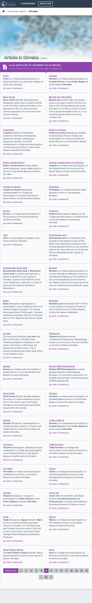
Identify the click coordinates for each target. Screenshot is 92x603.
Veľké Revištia (56, 444)
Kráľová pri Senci (57, 130)
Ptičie (6, 76)
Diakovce (53, 211)
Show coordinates (13, 88)
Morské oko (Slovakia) (60, 97)
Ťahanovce (54, 333)
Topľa (6, 517)
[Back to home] (8, 4)
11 (76, 570)
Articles (45, 4)
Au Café (7, 333)
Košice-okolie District (14, 162)
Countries (28, 4)
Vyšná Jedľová (56, 420)
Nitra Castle (9, 97)
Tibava (52, 517)
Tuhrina (7, 493)
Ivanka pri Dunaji (11, 187)
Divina (6, 211)
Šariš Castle (9, 393)
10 (71, 570)
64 (46, 577)
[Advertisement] (46, 36)
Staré (51, 549)
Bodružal (53, 300)
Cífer (5, 235)
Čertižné (53, 393)
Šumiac (6, 366)
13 (87, 570)
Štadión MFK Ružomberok (62, 366)
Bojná (6, 300)
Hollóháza (54, 187)
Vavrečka (7, 468)
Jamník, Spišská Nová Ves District (66, 162)
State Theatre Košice (13, 549)
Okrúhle (53, 76)
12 (82, 570)
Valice (52, 468)
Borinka (53, 268)
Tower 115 (54, 493)
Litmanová (8, 130)
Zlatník (6, 420)
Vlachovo (8, 444)
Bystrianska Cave (58, 235)
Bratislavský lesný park (15, 268)
